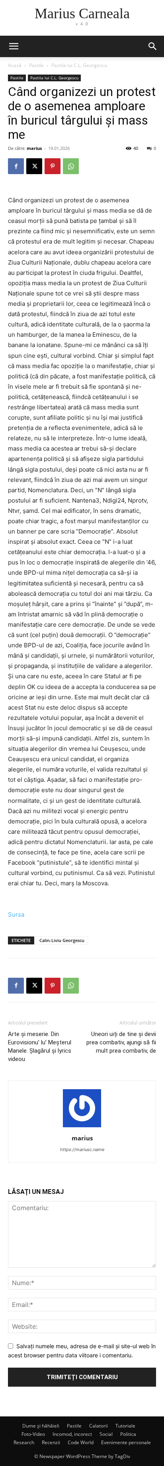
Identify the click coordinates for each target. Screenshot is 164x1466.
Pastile (36, 65)
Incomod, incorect (72, 1434)
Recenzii (51, 1442)
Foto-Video (33, 1434)
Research (24, 1442)
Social (106, 1434)
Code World (81, 1442)
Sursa (16, 914)
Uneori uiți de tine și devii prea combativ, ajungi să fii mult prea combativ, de (121, 1042)
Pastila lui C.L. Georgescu (79, 65)
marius (34, 148)
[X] (34, 166)
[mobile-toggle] (13, 46)
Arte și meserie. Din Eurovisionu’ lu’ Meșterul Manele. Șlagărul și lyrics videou (39, 1046)
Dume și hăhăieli (40, 1425)
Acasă (14, 65)
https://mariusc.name (82, 1149)
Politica (128, 1434)
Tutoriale (125, 1425)
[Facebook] (16, 166)
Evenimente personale (126, 1442)
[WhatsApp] (71, 166)
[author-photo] (82, 1127)
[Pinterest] (53, 166)
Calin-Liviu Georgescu (61, 940)
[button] (153, 46)
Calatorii (98, 1425)
